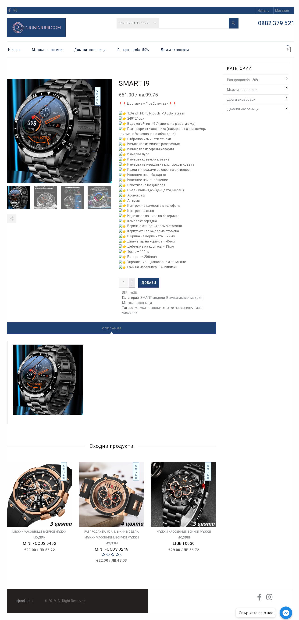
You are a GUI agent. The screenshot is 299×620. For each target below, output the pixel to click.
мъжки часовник (148, 308)
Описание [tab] (111, 328)
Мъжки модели (126, 531)
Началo (264, 10)
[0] (288, 45)
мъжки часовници (177, 308)
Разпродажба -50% (133, 50)
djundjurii (23, 601)
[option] (19, 197)
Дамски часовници (90, 50)
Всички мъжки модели (184, 297)
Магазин (282, 10)
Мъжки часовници (47, 50)
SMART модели (152, 297)
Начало (14, 50)
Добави (148, 283)
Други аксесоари (175, 50)
